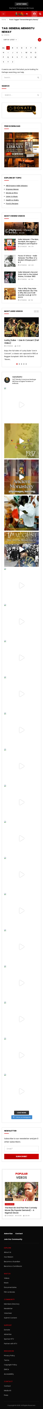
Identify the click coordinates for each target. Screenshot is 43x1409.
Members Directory (11, 1304)
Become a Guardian (12, 1261)
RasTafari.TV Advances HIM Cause (21, 8)
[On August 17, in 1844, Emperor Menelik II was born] (21, 513)
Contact (19, 1233)
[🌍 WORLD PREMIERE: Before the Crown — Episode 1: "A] (21, 874)
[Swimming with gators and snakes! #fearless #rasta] (21, 404)
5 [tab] (26, 364)
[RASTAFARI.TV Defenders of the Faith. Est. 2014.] (21, 1091)
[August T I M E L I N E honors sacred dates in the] (21, 729)
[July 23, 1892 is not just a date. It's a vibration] (21, 910)
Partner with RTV (10, 1343)
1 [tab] (17, 364)
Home (4, 20)
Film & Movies (9, 1204)
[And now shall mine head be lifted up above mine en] (21, 1019)
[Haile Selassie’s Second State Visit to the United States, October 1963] (10, 277)
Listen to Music (12, 196)
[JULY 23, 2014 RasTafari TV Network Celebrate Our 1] (21, 946)
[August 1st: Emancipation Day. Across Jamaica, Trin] (21, 693)
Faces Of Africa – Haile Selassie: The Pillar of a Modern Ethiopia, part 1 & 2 (27, 259)
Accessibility (9, 1374)
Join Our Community (13, 1239)
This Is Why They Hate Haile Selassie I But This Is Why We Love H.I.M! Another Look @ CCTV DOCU (27, 292)
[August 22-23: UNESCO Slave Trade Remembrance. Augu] (21, 440)
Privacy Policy (9, 1355)
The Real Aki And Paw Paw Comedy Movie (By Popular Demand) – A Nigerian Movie (21, 1210)
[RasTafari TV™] (21, 14)
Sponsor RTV (9, 1339)
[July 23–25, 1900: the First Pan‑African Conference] (21, 982)
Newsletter (8, 1308)
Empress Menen (12, 189)
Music (6, 1283)
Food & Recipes (12, 203)
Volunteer (8, 1313)
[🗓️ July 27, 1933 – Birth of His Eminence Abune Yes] (21, 766)
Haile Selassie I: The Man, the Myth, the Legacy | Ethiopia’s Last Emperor (28, 241)
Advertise (8, 1233)
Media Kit (7, 1390)
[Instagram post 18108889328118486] (21, 657)
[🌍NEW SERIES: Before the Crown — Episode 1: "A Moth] (21, 838)
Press (6, 1395)
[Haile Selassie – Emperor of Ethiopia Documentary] (21, 228)
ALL (3, 48)
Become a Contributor (13, 1266)
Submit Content (10, 1318)
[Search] (40, 14)
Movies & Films (12, 193)
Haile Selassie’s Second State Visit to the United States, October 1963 (28, 274)
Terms (6, 1360)
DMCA (6, 1369)
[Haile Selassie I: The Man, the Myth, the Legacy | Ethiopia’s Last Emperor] (10, 244)
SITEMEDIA (14, 233)
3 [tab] (21, 364)
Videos (6, 1278)
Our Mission (8, 1257)
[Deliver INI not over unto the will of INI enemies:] (21, 621)
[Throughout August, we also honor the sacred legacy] (21, 585)
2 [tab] (19, 364)
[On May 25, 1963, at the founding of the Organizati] (21, 1055)
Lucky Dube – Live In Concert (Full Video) (21, 341)
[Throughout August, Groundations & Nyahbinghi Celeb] (21, 477)
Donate (7, 1330)
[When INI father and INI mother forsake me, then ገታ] (21, 802)
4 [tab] (23, 364)
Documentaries (10, 1287)
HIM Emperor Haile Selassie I (17, 186)
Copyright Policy (10, 1365)
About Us (7, 1252)
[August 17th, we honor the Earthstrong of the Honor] (21, 549)
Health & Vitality (12, 200)
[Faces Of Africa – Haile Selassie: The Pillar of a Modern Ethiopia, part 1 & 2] (10, 261)
